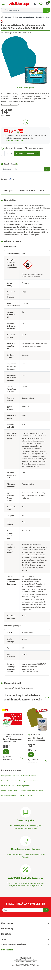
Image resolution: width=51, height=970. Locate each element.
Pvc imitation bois (26, 796)
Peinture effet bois (7, 786)
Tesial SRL (35, 966)
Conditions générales (25, 962)
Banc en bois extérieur (9, 781)
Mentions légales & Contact (25, 960)
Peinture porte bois (23, 786)
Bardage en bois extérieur (10, 776)
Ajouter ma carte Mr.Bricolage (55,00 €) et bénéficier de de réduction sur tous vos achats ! (26, 137)
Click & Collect (9, 164)
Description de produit (9, 105)
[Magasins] (25, 841)
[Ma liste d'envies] (40, 4)
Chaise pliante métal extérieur (32, 791)
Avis (42, 190)
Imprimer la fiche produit (25, 88)
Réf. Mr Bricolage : (6, 33)
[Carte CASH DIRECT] (25, 869)
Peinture (8, 17)
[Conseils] (25, 812)
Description (9, 190)
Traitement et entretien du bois (23, 17)
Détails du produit (27, 190)
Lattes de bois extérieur (9, 796)
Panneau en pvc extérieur (10, 791)
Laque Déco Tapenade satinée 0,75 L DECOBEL (36, 739)
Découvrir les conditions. (15, 141)
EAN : (19, 33)
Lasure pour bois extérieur (28, 781)
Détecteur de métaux (28, 776)
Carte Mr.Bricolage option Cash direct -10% (12, 740)
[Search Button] (46, 10)
